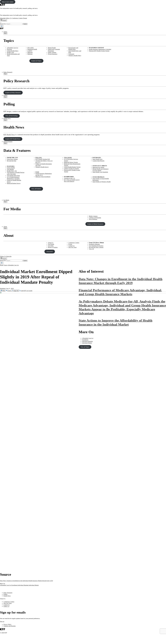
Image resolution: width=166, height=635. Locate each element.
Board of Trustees (53, 247)
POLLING (38, 157)
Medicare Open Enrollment (42, 176)
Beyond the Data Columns (96, 247)
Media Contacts (93, 216)
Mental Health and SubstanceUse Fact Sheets (101, 169)
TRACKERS (68, 157)
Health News (7, 118)
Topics (5, 31)
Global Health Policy (12, 51)
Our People (51, 244)
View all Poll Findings (11, 115)
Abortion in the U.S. (69, 178)
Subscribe (2, 18)
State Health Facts (97, 159)
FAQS (37, 172)
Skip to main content (7, 2)
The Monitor (10, 169)
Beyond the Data (11, 160)
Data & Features (7, 141)
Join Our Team (72, 247)
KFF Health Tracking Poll (42, 159)
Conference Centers (17, 18)
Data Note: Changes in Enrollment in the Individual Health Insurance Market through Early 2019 (26, 580)
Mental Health (52, 47)
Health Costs (10, 52)
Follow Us (8, 18)
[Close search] (1, 26)
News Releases (93, 219)
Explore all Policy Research (13, 92)
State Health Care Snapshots (100, 172)
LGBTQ (29, 51)
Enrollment (14, 585)
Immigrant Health (32, 49)
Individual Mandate (23, 585)
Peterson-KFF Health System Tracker (99, 51)
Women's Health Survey (42, 167)
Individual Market (34, 585)
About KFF (49, 251)
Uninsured (71, 54)
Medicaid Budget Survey (14, 183)
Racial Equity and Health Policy (73, 48)
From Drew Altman (12, 159)
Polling (5, 95)
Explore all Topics (36, 61)
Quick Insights (11, 167)
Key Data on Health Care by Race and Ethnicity (72, 180)
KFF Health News (9, 134)
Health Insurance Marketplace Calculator (100, 49)
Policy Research (7, 72)
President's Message (94, 244)
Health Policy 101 (12, 171)
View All (91, 249)
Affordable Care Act (12, 47)
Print (3, 290)
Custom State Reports (98, 160)
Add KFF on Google (26, 290)
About (5, 226)
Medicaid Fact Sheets (98, 167)
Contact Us (71, 245)
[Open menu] (0, 22)
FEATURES (10, 166)
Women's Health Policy (74, 55)
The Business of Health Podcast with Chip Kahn (15, 173)
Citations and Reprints (95, 217)
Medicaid (30, 52)
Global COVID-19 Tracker (71, 168)
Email (9, 290)
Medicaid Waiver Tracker (71, 162)
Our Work (50, 245)
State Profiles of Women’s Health (102, 181)
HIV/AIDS (30, 47)
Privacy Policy (7, 624)
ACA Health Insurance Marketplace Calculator (13, 177)
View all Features (36, 188)
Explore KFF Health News (12, 139)
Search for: (3, 24)
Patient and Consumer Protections (54, 50)
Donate (25, 18)
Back (5, 33)
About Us (50, 242)
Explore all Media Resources (95, 224)
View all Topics (85, 347)
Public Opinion (52, 52)
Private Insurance (52, 54)
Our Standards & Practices (96, 245)
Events (70, 244)
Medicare (30, 54)
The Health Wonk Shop (13, 175)
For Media (6, 200)
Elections (9, 49)
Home (1, 265)
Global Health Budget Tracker (72, 167)
